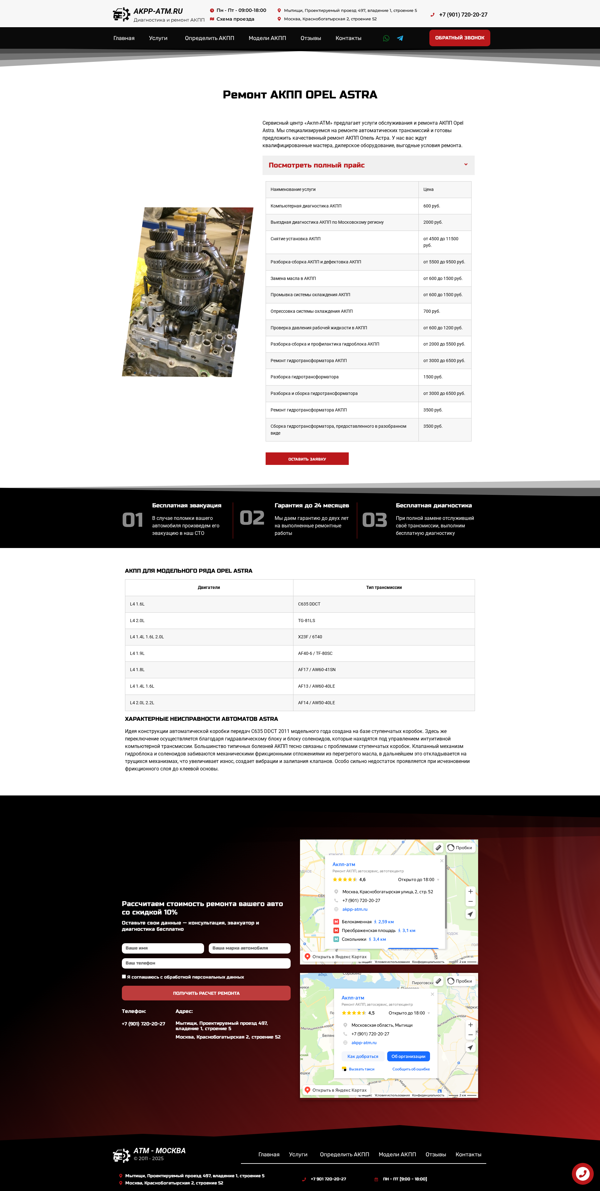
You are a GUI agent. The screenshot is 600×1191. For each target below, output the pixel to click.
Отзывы (311, 38)
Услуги (158, 38)
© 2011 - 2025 (148, 1158)
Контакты (349, 38)
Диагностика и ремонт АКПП (169, 20)
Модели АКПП (267, 38)
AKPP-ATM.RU (158, 11)
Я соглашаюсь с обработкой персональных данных (185, 976)
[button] (368, 165)
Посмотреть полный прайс (317, 165)
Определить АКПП (209, 38)
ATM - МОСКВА (160, 1150)
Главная (124, 38)
